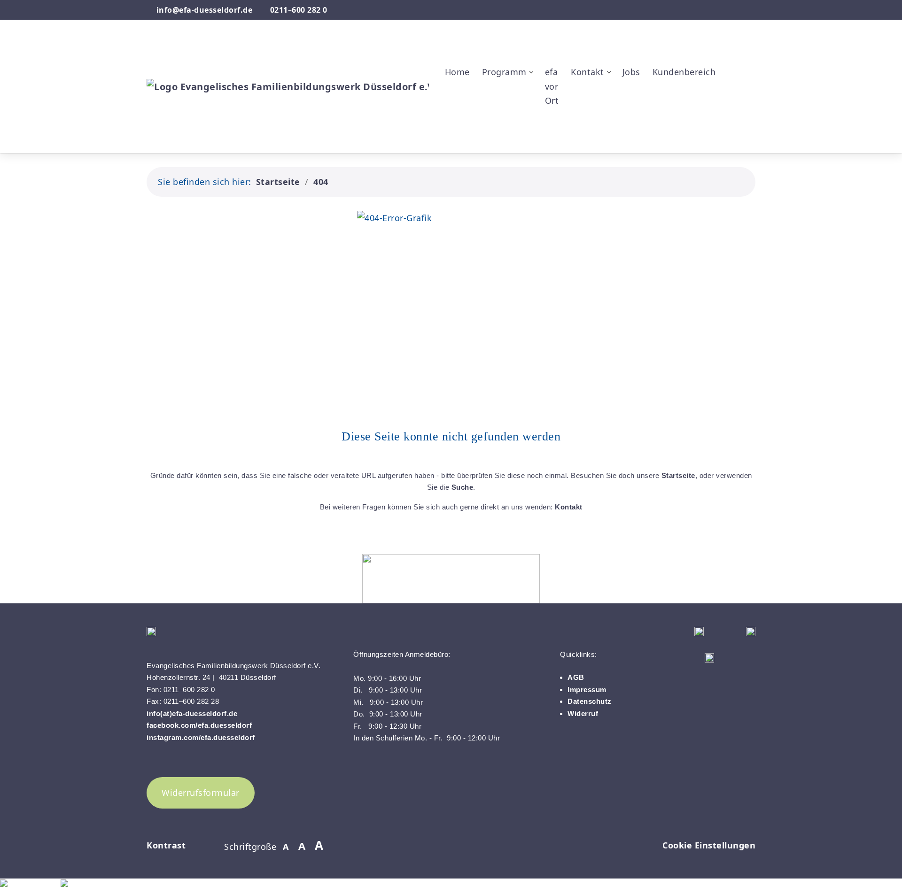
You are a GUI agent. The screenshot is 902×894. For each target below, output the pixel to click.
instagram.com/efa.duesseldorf (201, 737)
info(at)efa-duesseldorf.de (192, 713)
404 (320, 181)
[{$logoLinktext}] (288, 85)
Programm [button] (504, 71)
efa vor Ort (552, 86)
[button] (731, 42)
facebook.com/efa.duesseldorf (200, 725)
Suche (462, 487)
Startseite (278, 181)
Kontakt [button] (587, 71)
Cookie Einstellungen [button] (708, 845)
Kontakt (569, 507)
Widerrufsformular (201, 792)
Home (457, 71)
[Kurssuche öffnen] (731, 130)
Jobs (631, 71)
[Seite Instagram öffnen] (751, 10)
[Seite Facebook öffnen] (735, 10)
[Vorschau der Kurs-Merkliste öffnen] (731, 86)
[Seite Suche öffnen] (723, 10)
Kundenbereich (684, 71)
